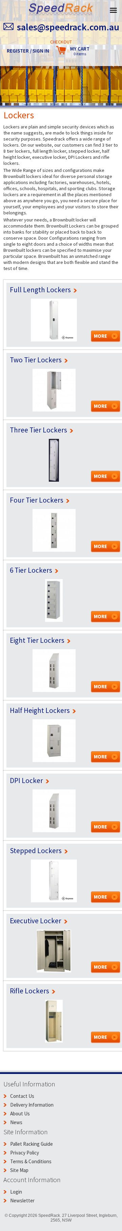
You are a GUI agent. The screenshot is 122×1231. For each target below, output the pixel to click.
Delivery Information (32, 1105)
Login (16, 1192)
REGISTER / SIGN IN (28, 51)
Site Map (19, 1170)
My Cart (79, 51)
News (16, 1122)
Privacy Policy (24, 1152)
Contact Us (22, 1096)
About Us (20, 1113)
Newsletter (22, 1200)
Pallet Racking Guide (31, 1144)
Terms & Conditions (31, 1161)
